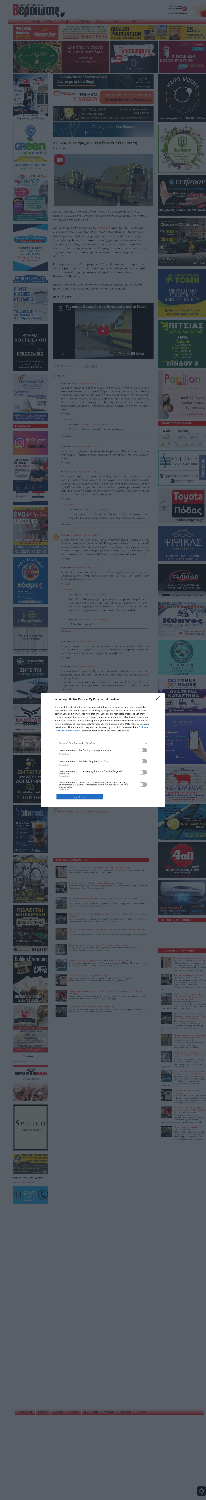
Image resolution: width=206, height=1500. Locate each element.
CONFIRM (80, 797)
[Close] (159, 699)
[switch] (143, 750)
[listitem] (103, 743)
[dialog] (103, 750)
